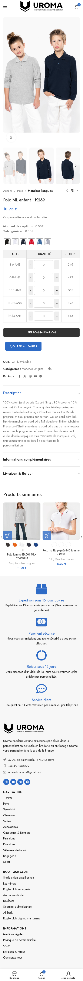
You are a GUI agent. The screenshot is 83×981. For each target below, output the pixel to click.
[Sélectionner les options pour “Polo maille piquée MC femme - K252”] (47, 535)
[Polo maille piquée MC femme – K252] (61, 521)
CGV (6, 946)
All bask (8, 912)
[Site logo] (41, 6)
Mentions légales (13, 934)
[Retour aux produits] (72, 190)
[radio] (7, 242)
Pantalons (9, 838)
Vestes (7, 821)
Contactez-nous (12, 957)
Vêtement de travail (15, 850)
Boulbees (8, 901)
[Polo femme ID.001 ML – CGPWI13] (21, 521)
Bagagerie (9, 856)
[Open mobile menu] (5, 6)
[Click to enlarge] (11, 137)
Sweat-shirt (9, 809)
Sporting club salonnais (17, 906)
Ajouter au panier (23, 346)
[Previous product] (67, 190)
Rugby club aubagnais (16, 889)
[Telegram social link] (41, 376)
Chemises (9, 815)
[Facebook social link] (19, 376)
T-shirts (7, 798)
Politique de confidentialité (19, 940)
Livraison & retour (14, 952)
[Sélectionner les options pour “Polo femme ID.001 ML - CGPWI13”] (7, 535)
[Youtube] (13, 782)
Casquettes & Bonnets (16, 832)
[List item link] (41, 766)
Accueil (7, 191)
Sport (6, 862)
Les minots (9, 883)
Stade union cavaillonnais (18, 877)
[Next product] (77, 190)
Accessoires (10, 827)
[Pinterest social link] (30, 376)
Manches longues (40, 191)
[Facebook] (27, 782)
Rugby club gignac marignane (21, 918)
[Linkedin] (20, 782)
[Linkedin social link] (35, 376)
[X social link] (24, 376)
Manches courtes (64, 559)
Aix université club (14, 895)
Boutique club (15, 872)
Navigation (13, 792)
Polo (20, 191)
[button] (7, 81)
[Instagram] (6, 782)
